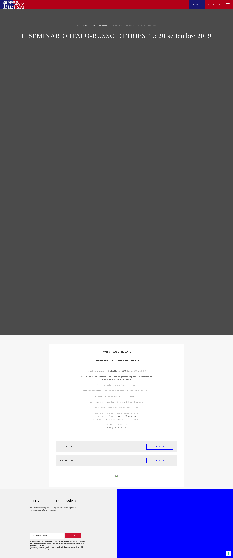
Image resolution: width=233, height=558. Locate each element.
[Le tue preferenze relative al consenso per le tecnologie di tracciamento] (228, 553)
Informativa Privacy (37, 545)
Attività (86, 26)
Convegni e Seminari (101, 26)
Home (78, 26)
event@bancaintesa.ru (116, 427)
